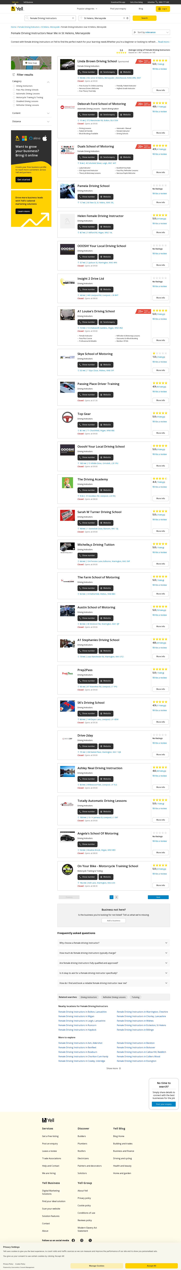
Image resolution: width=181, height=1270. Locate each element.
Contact (46, 1223)
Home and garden (122, 1173)
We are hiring (49, 1173)
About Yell (83, 1190)
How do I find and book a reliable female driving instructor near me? (93, 983)
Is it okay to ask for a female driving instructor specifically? (88, 973)
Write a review (160, 68)
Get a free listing (136, 2)
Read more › (164, 41)
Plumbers (82, 1143)
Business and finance (123, 1151)
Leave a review (49, 1151)
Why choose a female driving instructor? (79, 942)
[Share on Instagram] (81, 1240)
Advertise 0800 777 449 (158, 2)
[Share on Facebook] (73, 1240)
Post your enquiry (118, 8)
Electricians (83, 1158)
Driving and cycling (122, 1158)
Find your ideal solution (53, 1201)
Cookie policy (84, 1205)
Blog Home (118, 1136)
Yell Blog (119, 1128)
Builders (82, 1136)
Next (158, 897)
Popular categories (85, 8)
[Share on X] (90, 1240)
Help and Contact (50, 1165)
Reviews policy (85, 1220)
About (45, 1230)
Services (47, 1128)
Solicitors (82, 1173)
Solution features (50, 1216)
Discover (83, 1128)
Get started (23, 179)
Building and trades (123, 1143)
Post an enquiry (50, 1143)
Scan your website (51, 1208)
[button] (73, 18)
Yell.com (15, 2)
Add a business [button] (113, 920)
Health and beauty (122, 1165)
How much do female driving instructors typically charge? (87, 952)
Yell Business (28, 2)
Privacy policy (84, 1198)
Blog (141, 8)
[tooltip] (127, 18)
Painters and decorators (90, 1165)
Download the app (118, 2)
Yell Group (85, 1183)
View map (32, 62)
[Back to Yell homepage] (17, 9)
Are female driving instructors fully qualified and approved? (88, 963)
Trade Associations (51, 1158)
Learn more (24, 211)
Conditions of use (86, 1212)
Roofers (82, 1151)
